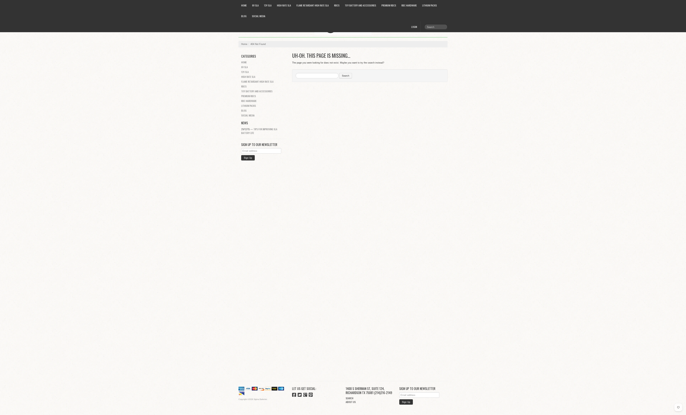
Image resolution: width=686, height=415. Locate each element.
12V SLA (268, 5)
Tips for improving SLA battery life (259, 131)
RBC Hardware (409, 5)
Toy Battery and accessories (360, 5)
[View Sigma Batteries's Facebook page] (294, 395)
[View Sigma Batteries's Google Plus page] (305, 395)
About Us (351, 402)
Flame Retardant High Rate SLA (312, 5)
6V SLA (255, 5)
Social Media (258, 16)
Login (414, 27)
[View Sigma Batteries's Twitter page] (300, 395)
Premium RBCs (388, 5)
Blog (244, 16)
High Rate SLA (284, 5)
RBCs (336, 5)
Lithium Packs (429, 5)
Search (345, 75)
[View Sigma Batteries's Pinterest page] (311, 395)
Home (244, 5)
